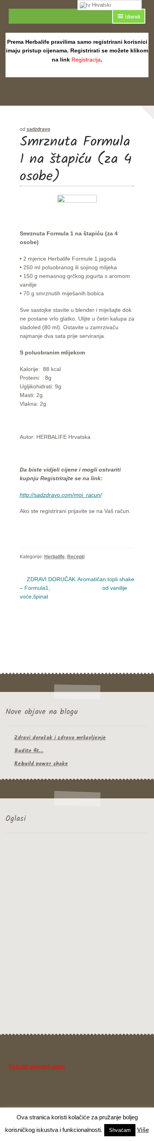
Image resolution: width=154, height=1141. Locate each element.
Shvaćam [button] (120, 1130)
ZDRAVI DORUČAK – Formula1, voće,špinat (47, 588)
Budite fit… (28, 750)
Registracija (86, 60)
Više (143, 1129)
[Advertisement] (77, 935)
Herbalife (54, 556)
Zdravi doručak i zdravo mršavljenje (60, 737)
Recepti (76, 556)
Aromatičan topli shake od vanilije (105, 583)
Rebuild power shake (41, 763)
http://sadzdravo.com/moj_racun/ (61, 495)
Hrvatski (100, 5)
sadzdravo (38, 129)
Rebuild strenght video (37, 1067)
